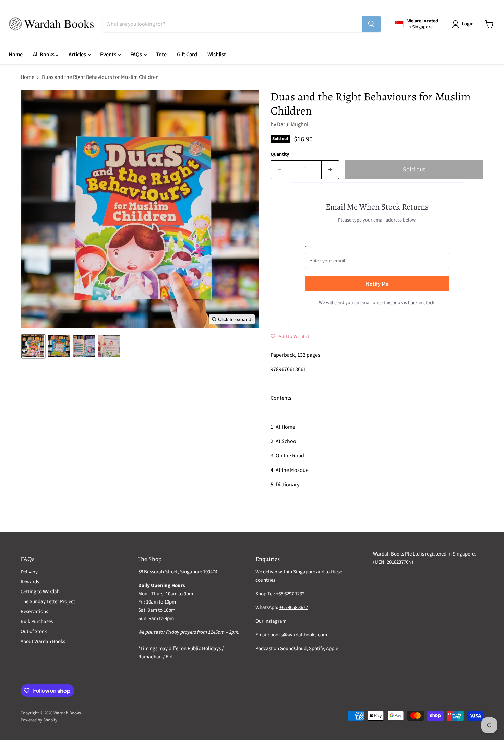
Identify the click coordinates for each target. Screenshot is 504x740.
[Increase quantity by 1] (330, 169)
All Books (44, 54)
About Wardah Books (43, 641)
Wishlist (216, 54)
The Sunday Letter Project (48, 601)
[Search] (371, 24)
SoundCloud (293, 648)
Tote (161, 54)
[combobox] (232, 24)
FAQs (136, 54)
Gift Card (187, 54)
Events (108, 54)
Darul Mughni (292, 124)
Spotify (316, 648)
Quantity (280, 154)
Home (16, 54)
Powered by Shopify (39, 720)
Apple (332, 648)
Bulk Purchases (37, 621)
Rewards (30, 581)
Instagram (275, 621)
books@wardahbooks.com (298, 634)
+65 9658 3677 (293, 607)
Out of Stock (34, 631)
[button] (464, 24)
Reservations (34, 611)
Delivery (29, 571)
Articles (78, 54)
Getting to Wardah (40, 591)
